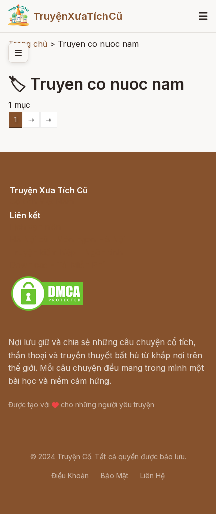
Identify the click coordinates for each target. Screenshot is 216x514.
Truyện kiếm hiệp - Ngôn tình (66, 252)
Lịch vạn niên (35, 227)
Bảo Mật (114, 475)
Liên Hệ (152, 475)
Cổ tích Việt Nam (42, 201)
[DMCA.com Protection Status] (47, 309)
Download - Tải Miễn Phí (57, 265)
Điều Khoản (70, 475)
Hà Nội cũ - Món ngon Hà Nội (67, 239)
